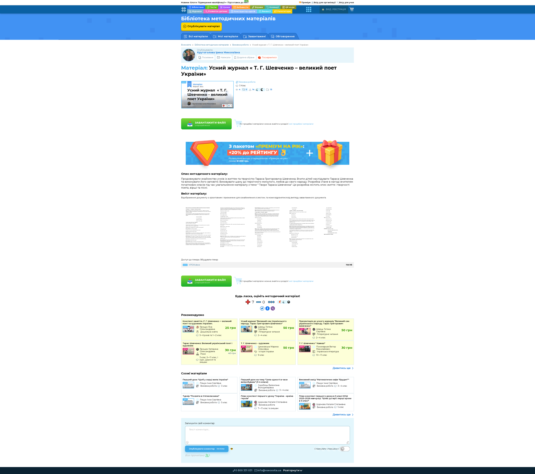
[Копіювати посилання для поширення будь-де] (262, 308)
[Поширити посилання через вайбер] (273, 308)
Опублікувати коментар (207, 449)
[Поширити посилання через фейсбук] (267, 308)
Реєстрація (339, 9)
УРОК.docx (194, 265)
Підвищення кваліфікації (212, 2)
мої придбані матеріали (301, 124)
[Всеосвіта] (183, 9)
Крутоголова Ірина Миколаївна (218, 52)
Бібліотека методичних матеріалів (212, 45)
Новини (185, 2)
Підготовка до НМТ (238, 2)
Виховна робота (240, 45)
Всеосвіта (186, 45)
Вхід (328, 9)
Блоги (193, 2)
